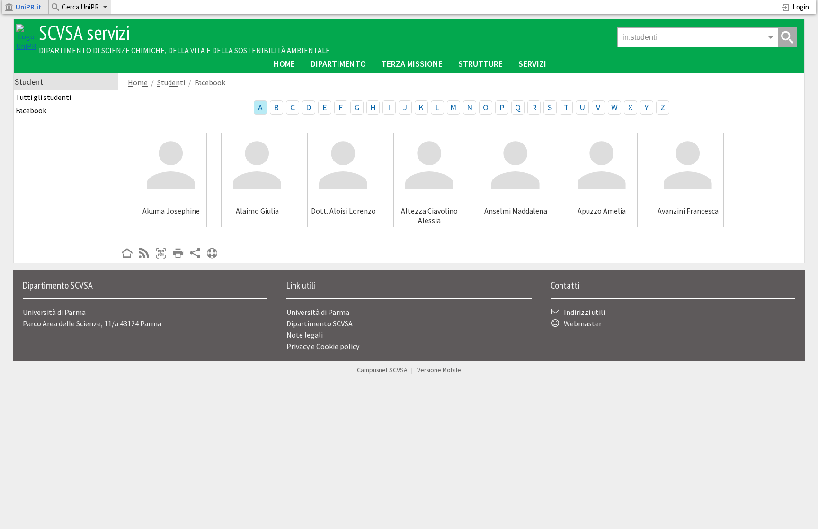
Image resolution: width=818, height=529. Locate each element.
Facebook (31, 110)
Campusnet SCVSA (382, 370)
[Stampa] (178, 254)
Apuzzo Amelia (602, 210)
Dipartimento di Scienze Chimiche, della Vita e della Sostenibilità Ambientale (184, 50)
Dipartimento (338, 63)
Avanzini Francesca (688, 210)
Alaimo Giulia (257, 210)
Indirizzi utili (584, 312)
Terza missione (412, 63)
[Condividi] (195, 254)
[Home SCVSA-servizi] (26, 46)
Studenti (171, 83)
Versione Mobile (439, 370)
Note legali (304, 335)
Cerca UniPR (80, 6)
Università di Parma (317, 312)
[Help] (212, 254)
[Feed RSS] (143, 254)
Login (800, 6)
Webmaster (583, 323)
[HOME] (126, 254)
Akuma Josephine (171, 210)
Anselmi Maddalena (515, 210)
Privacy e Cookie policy (322, 346)
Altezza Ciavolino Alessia (429, 215)
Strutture (480, 63)
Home (284, 63)
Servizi (532, 63)
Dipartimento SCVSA (319, 323)
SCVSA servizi (84, 32)
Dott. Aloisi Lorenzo (343, 210)
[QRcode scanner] (161, 254)
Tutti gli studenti (43, 97)
